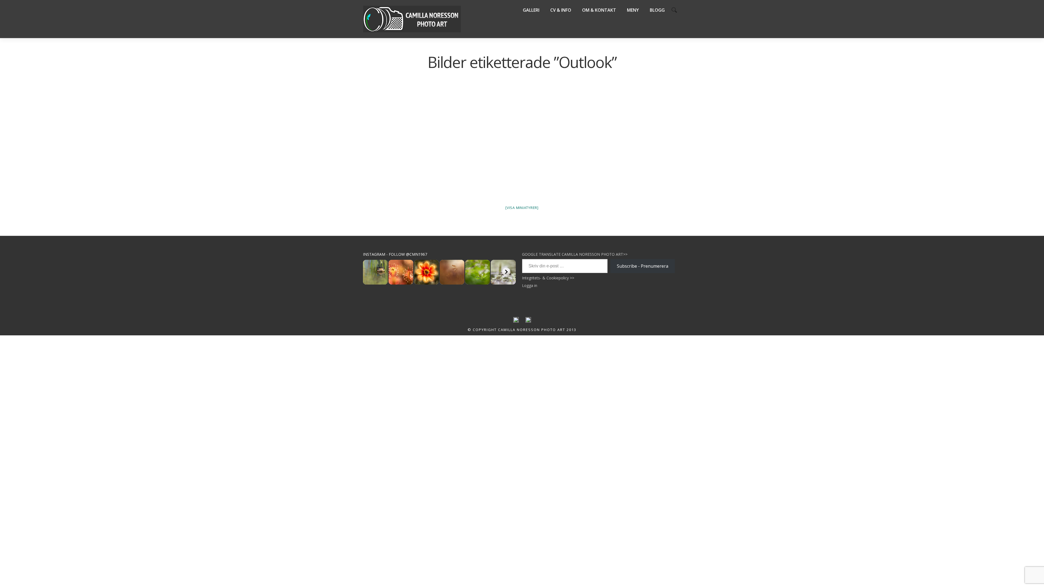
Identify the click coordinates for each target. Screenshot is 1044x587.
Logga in (529, 285)
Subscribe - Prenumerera (642, 266)
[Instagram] (528, 321)
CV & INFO (560, 10)
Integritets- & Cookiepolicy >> (548, 277)
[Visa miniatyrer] (522, 207)
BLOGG (657, 10)
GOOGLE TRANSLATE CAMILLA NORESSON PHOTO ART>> (574, 254)
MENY (633, 10)
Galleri (531, 10)
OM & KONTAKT (599, 10)
